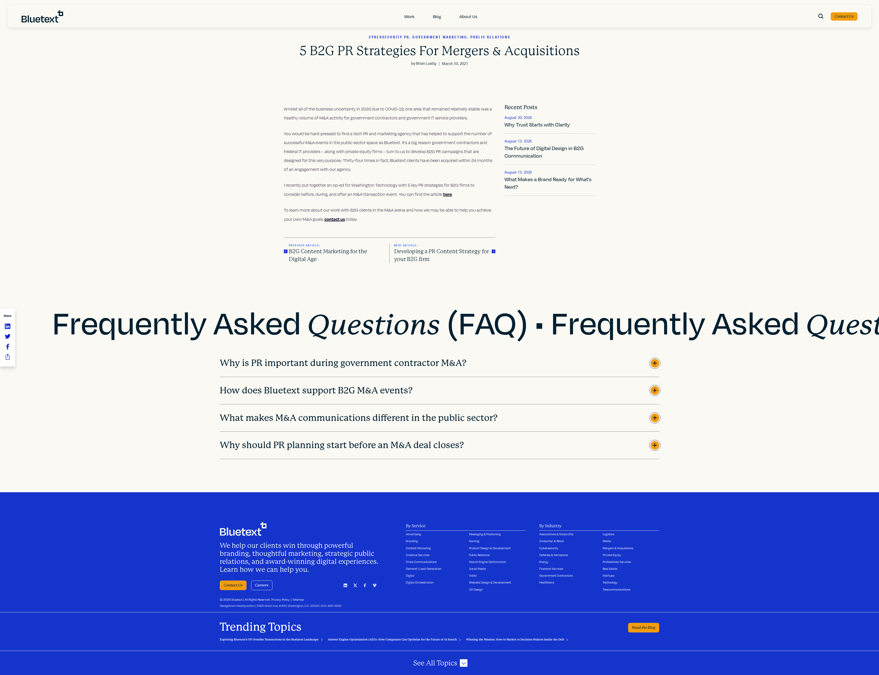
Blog (437, 16)
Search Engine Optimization (487, 562)
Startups (608, 575)
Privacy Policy (280, 599)
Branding (412, 541)
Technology (610, 582)
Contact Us (844, 16)
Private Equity (612, 555)
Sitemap (298, 599)
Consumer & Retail (551, 541)
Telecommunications (616, 589)
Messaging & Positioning (485, 534)
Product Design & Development (490, 548)
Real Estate (610, 569)
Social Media (477, 569)
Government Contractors (556, 575)
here (447, 194)
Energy (543, 562)
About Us (468, 16)
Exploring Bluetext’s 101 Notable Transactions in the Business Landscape (269, 639)
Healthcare (546, 582)
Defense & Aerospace (553, 555)
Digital (410, 575)
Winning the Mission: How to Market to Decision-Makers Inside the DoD (515, 639)
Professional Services (617, 562)
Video (473, 575)
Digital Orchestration (419, 582)
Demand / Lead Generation (423, 569)
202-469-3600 (331, 606)
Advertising (413, 534)
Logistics (608, 534)
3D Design (476, 589)
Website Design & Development (490, 582)
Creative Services (417, 555)
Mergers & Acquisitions (618, 548)
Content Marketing (418, 548)
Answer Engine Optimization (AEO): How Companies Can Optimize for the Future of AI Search (392, 639)
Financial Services (551, 569)
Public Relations (479, 555)
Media (607, 541)
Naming (474, 541)
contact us (334, 219)
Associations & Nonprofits (556, 534)
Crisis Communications (421, 562)
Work (409, 16)
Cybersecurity (548, 548)
